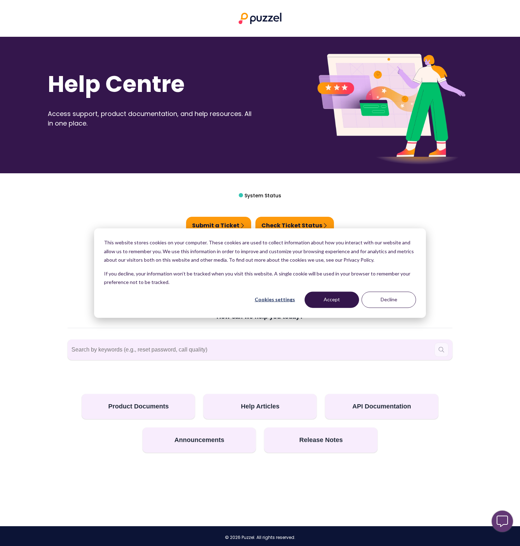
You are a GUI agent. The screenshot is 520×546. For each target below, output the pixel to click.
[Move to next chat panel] (502, 521)
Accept (332, 299)
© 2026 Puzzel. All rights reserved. (260, 537)
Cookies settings (275, 299)
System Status (262, 195)
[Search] (441, 350)
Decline (389, 299)
